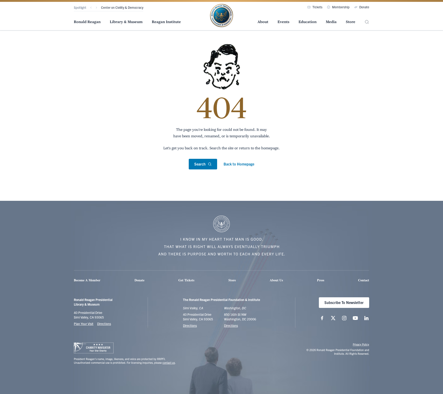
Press (320, 280)
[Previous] (91, 7)
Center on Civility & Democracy (122, 7)
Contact (363, 280)
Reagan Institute (166, 22)
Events (283, 22)
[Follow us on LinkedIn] (366, 318)
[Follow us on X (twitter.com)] (333, 318)
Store (350, 22)
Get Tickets (186, 280)
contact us (168, 362)
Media (331, 22)
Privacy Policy (361, 344)
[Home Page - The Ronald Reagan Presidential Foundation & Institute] (221, 16)
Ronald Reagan (87, 22)
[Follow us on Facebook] (322, 318)
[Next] (96, 7)
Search (200, 164)
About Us (276, 280)
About (262, 22)
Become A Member (87, 280)
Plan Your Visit (83, 324)
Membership (341, 7)
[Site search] (367, 22)
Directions (104, 324)
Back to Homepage (239, 164)
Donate (364, 7)
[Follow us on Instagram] (344, 318)
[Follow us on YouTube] (355, 318)
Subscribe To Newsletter (344, 302)
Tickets (317, 7)
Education (308, 22)
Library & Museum (126, 22)
